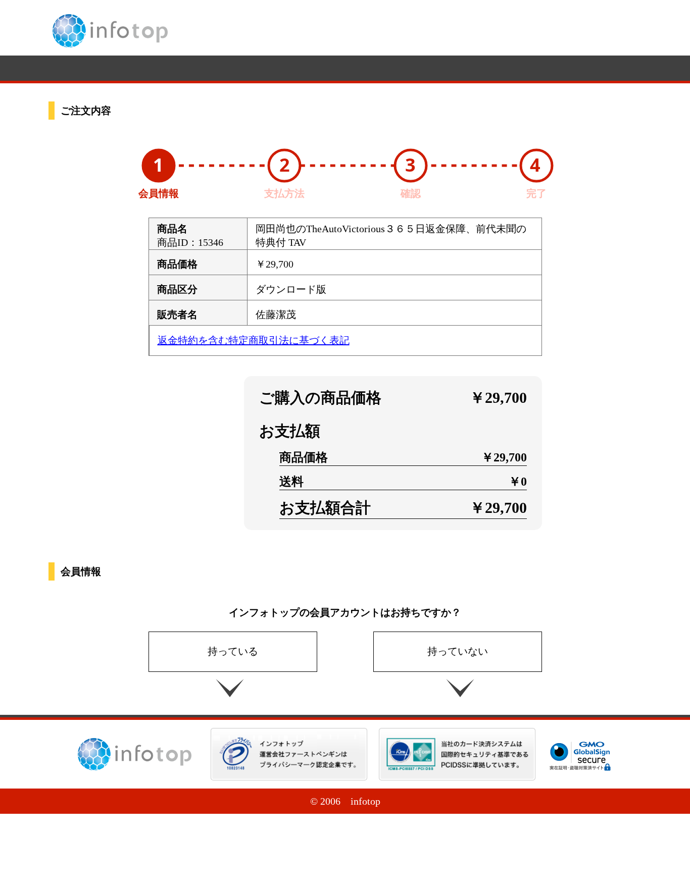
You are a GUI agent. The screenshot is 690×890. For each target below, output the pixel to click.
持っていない (457, 651)
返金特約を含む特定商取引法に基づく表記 (254, 340)
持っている (233, 651)
